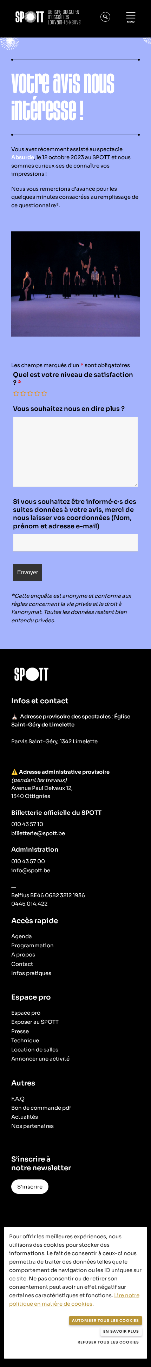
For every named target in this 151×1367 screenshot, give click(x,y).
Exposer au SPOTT (35, 1022)
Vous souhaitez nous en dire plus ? (69, 409)
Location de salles (34, 1049)
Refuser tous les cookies (108, 1342)
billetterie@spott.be (38, 833)
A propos (23, 954)
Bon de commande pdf (41, 1107)
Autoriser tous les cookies (105, 1320)
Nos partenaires (32, 1126)
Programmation (32, 945)
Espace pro (25, 1012)
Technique (25, 1040)
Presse (20, 1031)
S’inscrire (29, 1186)
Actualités (24, 1117)
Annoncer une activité (40, 1058)
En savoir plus (121, 1331)
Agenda (21, 936)
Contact (22, 964)
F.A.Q (18, 1098)
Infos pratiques (31, 973)
